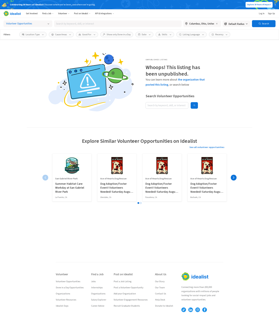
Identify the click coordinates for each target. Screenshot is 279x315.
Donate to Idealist (164, 305)
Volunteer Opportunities (68, 281)
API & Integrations (103, 13)
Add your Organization (125, 293)
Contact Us (160, 293)
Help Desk (160, 299)
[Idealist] (12, 13)
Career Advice (97, 305)
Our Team (160, 287)
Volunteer (62, 13)
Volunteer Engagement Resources (131, 299)
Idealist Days (62, 305)
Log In (261, 13)
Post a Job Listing (123, 281)
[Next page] (234, 177)
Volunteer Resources (66, 299)
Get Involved (31, 13)
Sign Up (271, 13)
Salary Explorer (98, 299)
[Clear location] (217, 23)
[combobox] (117, 24)
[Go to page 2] (141, 203)
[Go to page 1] (138, 203)
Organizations (63, 293)
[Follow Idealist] (183, 309)
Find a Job (46, 13)
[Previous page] (45, 177)
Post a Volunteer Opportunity (128, 287)
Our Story (159, 281)
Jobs (93, 281)
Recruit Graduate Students (127, 305)
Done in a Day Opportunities (70, 287)
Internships (97, 287)
